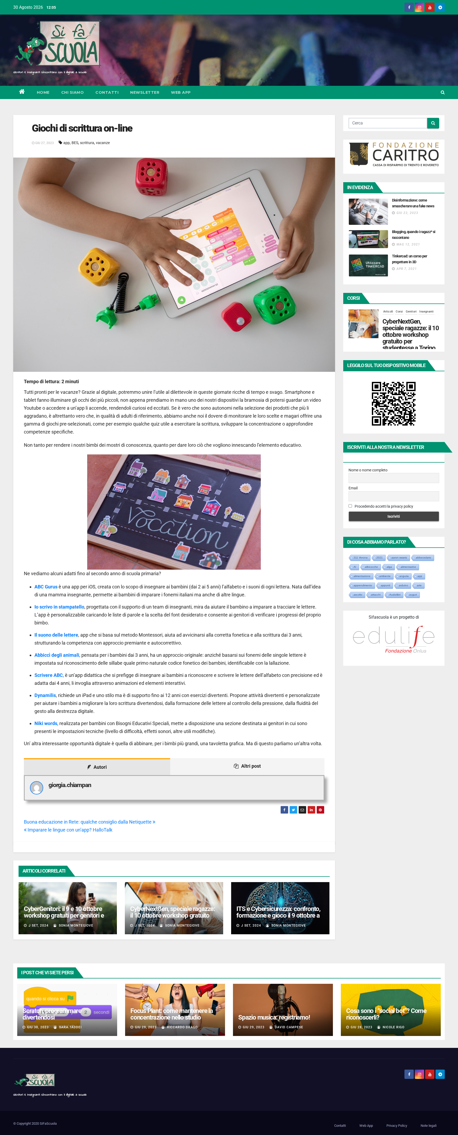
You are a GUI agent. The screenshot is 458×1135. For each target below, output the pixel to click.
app (66, 143)
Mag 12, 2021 (408, 244)
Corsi (399, 316)
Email (353, 488)
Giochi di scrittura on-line (82, 128)
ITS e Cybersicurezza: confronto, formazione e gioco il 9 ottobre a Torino (278, 915)
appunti (385, 585)
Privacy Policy (396, 1126)
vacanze (103, 143)
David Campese (288, 1027)
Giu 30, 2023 (38, 1027)
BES (75, 143)
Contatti (106, 92)
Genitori (411, 316)
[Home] (22, 92)
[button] (443, 92)
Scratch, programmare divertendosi (52, 1014)
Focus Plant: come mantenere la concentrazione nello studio (171, 1014)
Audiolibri (394, 594)
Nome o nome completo (368, 470)
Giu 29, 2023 (146, 1027)
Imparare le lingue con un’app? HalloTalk (69, 830)
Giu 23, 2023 (407, 213)
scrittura (87, 143)
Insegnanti (426, 316)
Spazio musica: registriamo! (274, 1017)
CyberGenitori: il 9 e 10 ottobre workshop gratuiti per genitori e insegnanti (64, 915)
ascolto (358, 594)
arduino (403, 585)
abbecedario (423, 557)
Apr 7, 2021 (407, 269)
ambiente (385, 576)
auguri (413, 594)
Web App (181, 92)
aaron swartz (399, 557)
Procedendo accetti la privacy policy (383, 506)
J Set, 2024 (38, 925)
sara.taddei (70, 1027)
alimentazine (408, 566)
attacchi (376, 594)
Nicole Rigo (393, 1027)
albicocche (371, 566)
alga (389, 566)
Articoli (388, 316)
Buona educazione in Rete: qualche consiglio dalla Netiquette (88, 822)
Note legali (429, 1126)
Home (43, 92)
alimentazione (362, 576)
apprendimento (363, 585)
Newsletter (144, 92)
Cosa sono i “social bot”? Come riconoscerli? (386, 1014)
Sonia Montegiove (75, 925)
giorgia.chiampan (70, 785)
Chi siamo (72, 92)
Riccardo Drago (182, 1027)
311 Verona (361, 557)
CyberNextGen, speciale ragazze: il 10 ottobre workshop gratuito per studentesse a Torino (172, 915)
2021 (379, 557)
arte (419, 585)
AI (355, 566)
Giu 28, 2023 (361, 1027)
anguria (404, 576)
